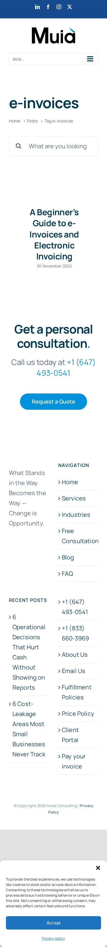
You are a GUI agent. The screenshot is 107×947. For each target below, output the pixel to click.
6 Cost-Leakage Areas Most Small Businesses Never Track (28, 729)
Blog (68, 557)
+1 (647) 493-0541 (75, 607)
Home (70, 482)
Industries (76, 515)
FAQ (67, 574)
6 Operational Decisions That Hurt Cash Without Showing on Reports (28, 652)
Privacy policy (53, 938)
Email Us (73, 671)
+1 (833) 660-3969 (75, 633)
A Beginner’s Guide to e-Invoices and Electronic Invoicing (54, 234)
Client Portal (70, 735)
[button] (98, 868)
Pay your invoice (74, 761)
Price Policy (78, 714)
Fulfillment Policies (77, 692)
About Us (75, 655)
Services (74, 498)
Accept (53, 922)
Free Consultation (78, 536)
